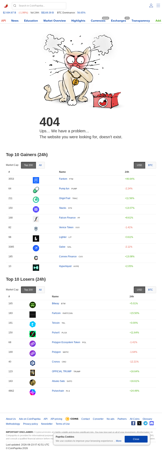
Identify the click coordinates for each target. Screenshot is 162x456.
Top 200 (28, 165)
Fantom (63, 178)
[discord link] (152, 423)
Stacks (62, 208)
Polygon (56, 352)
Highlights (78, 20)
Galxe (62, 246)
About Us (11, 419)
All (40, 165)
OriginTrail (64, 198)
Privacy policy (30, 424)
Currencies (98, 20)
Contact (85, 419)
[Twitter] (139, 423)
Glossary (147, 419)
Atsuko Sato (58, 381)
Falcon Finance (67, 217)
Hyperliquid (65, 266)
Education (31, 20)
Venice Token (66, 227)
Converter (98, 419)
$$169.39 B (47, 12)
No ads (110, 419)
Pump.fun (64, 188)
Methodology (13, 424)
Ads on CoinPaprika (29, 419)
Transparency (141, 20)
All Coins (134, 419)
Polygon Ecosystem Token (66, 342)
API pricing (56, 419)
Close (136, 439)
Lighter (63, 237)
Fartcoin (56, 313)
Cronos (56, 361)
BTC (150, 165)
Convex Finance (68, 256)
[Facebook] (133, 423)
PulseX (56, 332)
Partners (122, 419)
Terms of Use (63, 424)
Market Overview (54, 20)
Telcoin (56, 322)
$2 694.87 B (9, 12)
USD (139, 165)
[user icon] (151, 6)
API (3, 20)
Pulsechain (58, 390)
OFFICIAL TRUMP (62, 371)
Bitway (55, 303)
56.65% (81, 12)
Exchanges (118, 20)
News (15, 20)
